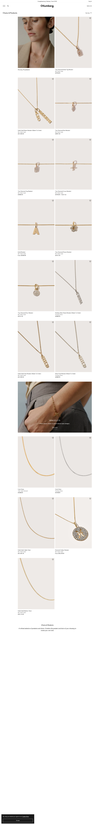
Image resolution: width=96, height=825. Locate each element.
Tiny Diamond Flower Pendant (63, 252)
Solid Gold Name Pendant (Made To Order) (30, 130)
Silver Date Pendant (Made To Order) (65, 373)
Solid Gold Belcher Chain (25, 611)
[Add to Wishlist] (90, 18)
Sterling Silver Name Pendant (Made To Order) (68, 313)
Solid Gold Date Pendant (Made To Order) (29, 373)
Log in (90, 1)
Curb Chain (21, 489)
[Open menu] (4, 6)
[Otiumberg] (47, 6)
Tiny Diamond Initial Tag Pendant (64, 69)
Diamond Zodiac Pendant (62, 550)
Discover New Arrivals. (47, 1)
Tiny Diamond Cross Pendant (63, 191)
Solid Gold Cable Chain (24, 550)
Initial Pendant (21, 252)
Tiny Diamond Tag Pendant (25, 191)
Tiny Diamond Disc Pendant (25, 313)
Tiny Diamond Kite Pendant (62, 130)
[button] (8, 6)
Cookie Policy (25, 816)
